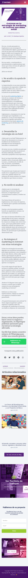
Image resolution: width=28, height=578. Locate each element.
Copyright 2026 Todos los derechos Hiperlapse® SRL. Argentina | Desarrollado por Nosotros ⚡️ (14, 572)
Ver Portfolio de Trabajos (14, 482)
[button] (25, 2)
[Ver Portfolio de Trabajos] (14, 477)
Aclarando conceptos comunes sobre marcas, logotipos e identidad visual (14, 444)
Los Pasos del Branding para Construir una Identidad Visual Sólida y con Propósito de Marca (14, 406)
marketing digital (15, 96)
